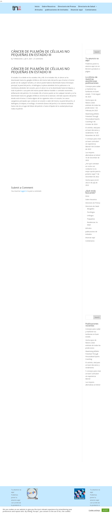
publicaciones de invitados (56, 10)
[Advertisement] (56, 28)
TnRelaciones (18, 59)
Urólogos (90, 215)
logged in (24, 191)
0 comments (38, 59)
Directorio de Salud (86, 7)
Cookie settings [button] (94, 510)
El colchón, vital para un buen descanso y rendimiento (92, 130)
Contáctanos (90, 10)
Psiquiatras (91, 219)
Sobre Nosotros (48, 7)
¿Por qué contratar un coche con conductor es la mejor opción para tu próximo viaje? (92, 169)
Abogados (90, 209)
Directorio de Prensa (67, 7)
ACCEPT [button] (105, 510)
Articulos (39, 10)
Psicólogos (91, 212)
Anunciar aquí (77, 10)
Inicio (37, 7)
